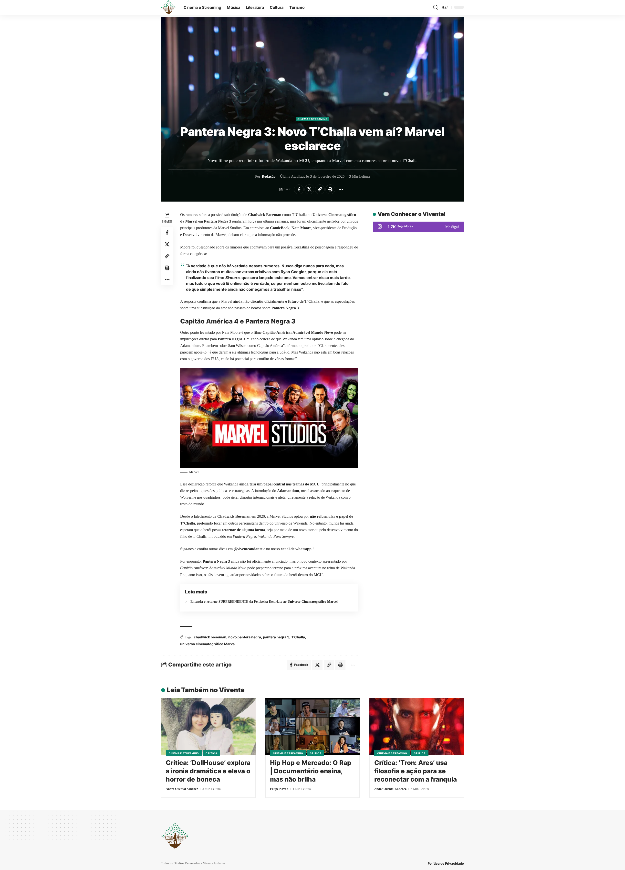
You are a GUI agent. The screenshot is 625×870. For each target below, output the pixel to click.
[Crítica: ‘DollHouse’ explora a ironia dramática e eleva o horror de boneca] (208, 726)
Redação (269, 176)
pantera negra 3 (276, 637)
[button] (435, 7)
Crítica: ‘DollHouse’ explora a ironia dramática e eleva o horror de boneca (208, 771)
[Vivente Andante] (168, 7)
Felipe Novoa (279, 789)
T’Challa (298, 637)
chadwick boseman (210, 637)
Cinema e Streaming (312, 119)
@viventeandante (248, 549)
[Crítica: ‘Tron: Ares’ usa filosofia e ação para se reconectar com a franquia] (416, 726)
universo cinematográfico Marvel (208, 644)
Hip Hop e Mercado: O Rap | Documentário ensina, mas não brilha (310, 771)
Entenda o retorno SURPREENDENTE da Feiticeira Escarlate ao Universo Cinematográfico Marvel (264, 601)
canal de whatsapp (296, 549)
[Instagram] (418, 227)
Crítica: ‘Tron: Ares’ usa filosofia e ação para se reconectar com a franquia (415, 771)
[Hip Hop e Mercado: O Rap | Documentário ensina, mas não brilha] (312, 726)
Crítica (211, 753)
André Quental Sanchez (182, 789)
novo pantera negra (244, 637)
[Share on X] (309, 189)
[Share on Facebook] (299, 189)
